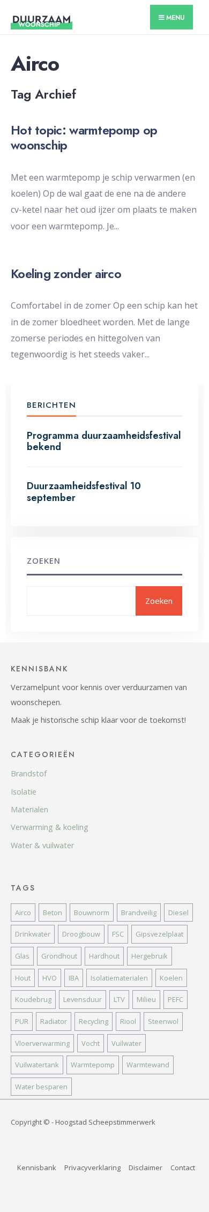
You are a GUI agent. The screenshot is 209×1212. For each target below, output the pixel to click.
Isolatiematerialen (119, 978)
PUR (21, 1021)
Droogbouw (81, 934)
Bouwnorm (91, 912)
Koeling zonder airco (66, 274)
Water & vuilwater (42, 845)
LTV (119, 999)
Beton (52, 912)
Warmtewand (147, 1064)
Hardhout (104, 956)
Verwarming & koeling (49, 827)
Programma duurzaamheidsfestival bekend (104, 441)
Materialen (29, 809)
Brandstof (29, 773)
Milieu (146, 999)
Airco (23, 912)
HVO (49, 978)
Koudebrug (33, 999)
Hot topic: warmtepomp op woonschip (84, 137)
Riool (128, 1021)
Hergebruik (149, 956)
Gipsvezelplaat (159, 934)
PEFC (175, 999)
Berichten (51, 405)
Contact (182, 1167)
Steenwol (163, 1021)
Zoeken (44, 560)
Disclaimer (145, 1167)
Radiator (53, 1021)
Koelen (171, 978)
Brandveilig (138, 912)
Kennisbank (36, 1167)
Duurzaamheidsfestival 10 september (84, 492)
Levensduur (82, 999)
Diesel (178, 912)
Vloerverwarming (42, 1043)
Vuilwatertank (37, 1064)
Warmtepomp (93, 1064)
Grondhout (59, 956)
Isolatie (23, 792)
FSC (118, 934)
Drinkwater (32, 934)
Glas (22, 956)
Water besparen (41, 1086)
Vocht (90, 1043)
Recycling (93, 1021)
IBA (74, 978)
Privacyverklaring (92, 1167)
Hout (23, 978)
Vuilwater (126, 1043)
